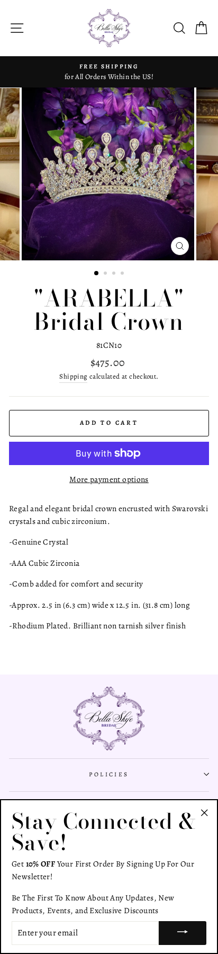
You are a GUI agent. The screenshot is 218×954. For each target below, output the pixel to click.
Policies (109, 774)
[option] (109, 72)
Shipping (73, 376)
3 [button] (114, 274)
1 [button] (96, 273)
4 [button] (123, 274)
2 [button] (106, 274)
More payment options (109, 479)
